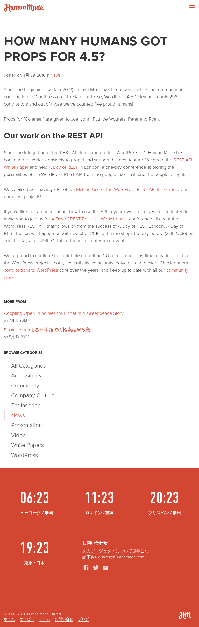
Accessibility (26, 375)
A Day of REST (63, 167)
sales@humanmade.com (123, 557)
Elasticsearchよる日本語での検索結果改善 (47, 330)
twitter (96, 567)
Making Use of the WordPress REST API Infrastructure (129, 189)
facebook (86, 567)
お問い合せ (64, 619)
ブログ (83, 619)
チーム (44, 619)
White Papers (27, 445)
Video (18, 435)
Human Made (24, 8)
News (56, 75)
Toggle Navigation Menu (192, 7)
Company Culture (32, 395)
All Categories (28, 365)
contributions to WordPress (31, 270)
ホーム (9, 619)
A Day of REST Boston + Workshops (87, 219)
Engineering (26, 405)
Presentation (26, 425)
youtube (105, 567)
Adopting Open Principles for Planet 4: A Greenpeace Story (64, 313)
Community (25, 385)
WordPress (24, 455)
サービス (27, 619)
